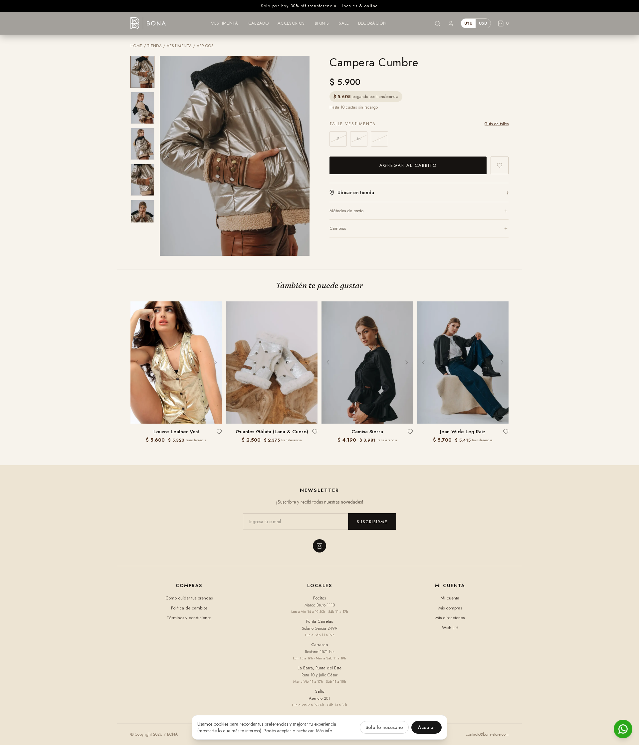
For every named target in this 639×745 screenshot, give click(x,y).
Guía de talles (497, 124)
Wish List (450, 627)
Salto (319, 691)
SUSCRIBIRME (372, 522)
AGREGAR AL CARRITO (408, 165)
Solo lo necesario (384, 727)
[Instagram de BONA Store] (319, 546)
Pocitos (319, 598)
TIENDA (154, 46)
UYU (468, 23)
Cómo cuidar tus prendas (189, 598)
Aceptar (426, 727)
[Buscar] (437, 23)
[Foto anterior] (168, 156)
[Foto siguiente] (301, 156)
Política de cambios (189, 608)
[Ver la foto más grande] (235, 156)
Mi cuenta (450, 598)
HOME (136, 46)
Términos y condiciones (189, 617)
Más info (324, 730)
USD (483, 23)
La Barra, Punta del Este (319, 668)
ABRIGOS (205, 46)
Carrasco (319, 644)
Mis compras (450, 608)
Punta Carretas (319, 621)
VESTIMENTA (179, 46)
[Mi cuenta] (451, 23)
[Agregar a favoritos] (500, 166)
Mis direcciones (450, 617)
